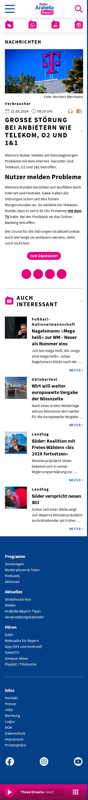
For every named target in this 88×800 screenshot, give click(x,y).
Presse (10, 703)
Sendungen (14, 563)
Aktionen (12, 581)
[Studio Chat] (32, 25)
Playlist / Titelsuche (21, 664)
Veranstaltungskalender (24, 616)
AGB (8, 727)
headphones (70, 111)
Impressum (14, 739)
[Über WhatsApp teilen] (50, 274)
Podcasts (12, 575)
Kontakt (11, 697)
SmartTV (12, 652)
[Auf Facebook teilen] (26, 274)
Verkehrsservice (18, 599)
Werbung (12, 715)
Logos (10, 721)
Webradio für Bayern (22, 640)
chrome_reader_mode (79, 111)
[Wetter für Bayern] (9, 25)
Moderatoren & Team (22, 569)
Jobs (9, 709)
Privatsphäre (15, 744)
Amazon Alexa (16, 658)
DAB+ (9, 634)
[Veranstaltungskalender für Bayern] (78, 25)
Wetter (10, 605)
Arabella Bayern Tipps (23, 611)
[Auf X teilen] (38, 274)
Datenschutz (15, 733)
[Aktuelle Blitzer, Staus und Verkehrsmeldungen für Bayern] (55, 25)
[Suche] (78, 8)
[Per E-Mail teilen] (61, 274)
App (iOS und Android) (23, 646)
